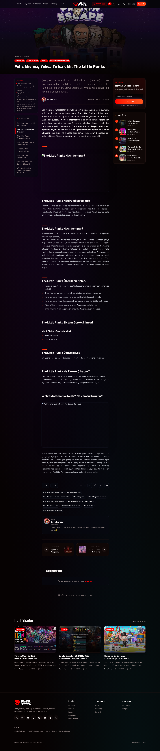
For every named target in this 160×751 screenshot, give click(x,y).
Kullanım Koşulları (65, 731)
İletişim (125, 709)
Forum (62, 4)
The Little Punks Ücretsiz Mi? (23, 156)
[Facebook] (39, 718)
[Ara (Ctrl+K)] (118, 4)
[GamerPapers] (79, 4)
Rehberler (37, 4)
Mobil (44, 61)
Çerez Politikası (51, 731)
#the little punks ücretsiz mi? (53, 492)
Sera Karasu (57, 522)
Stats (100, 4)
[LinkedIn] (45, 718)
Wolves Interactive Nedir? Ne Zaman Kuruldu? (24, 170)
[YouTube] (28, 718)
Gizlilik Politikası (19, 731)
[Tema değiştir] (123, 4)
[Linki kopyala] (106, 485)
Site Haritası (136, 742)
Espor (45, 4)
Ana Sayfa (17, 56)
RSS (144, 742)
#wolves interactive (73, 492)
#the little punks (78, 497)
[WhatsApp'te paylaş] (101, 485)
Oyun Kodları (73, 719)
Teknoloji (53, 4)
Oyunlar (28, 4)
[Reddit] (50, 718)
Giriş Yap (131, 4)
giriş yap (89, 581)
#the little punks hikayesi (97, 497)
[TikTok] (33, 718)
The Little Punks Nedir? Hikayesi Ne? (26, 124)
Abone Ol (130, 101)
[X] (16, 718)
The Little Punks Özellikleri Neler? (23, 137)
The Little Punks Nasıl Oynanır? (25, 131)
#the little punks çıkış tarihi (52, 510)
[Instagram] (22, 718)
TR (110, 4)
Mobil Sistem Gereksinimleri (24, 150)
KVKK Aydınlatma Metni (35, 731)
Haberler (19, 4)
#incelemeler (88, 506)
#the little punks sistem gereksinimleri (56, 497)
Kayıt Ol (141, 4)
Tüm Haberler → (139, 621)
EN (114, 4)
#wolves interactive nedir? (71, 506)
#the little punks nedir (50, 506)
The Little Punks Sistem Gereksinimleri (26, 143)
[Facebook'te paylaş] (95, 485)
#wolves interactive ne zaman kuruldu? (81, 501)
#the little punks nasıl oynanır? (53, 501)
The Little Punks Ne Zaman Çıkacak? (24, 163)
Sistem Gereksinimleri (59, 61)
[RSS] (56, 718)
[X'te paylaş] (89, 485)
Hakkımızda (126, 705)
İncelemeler (33, 61)
